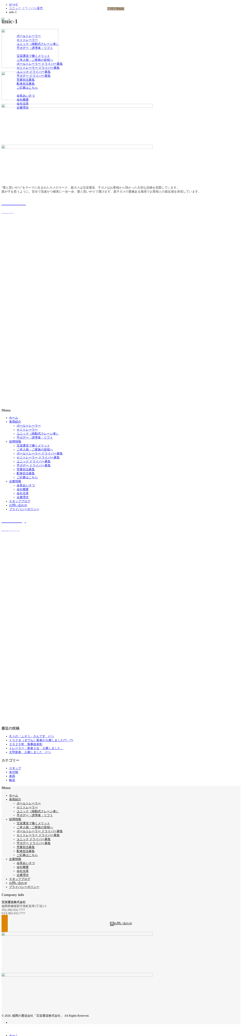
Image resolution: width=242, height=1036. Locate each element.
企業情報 (15, 91)
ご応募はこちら (27, 87)
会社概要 (23, 99)
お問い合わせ (18, 115)
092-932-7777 (115, 8)
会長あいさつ (26, 95)
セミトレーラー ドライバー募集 (38, 67)
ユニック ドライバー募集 (34, 71)
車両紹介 (15, 32)
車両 (12, 776)
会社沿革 (23, 103)
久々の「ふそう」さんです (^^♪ (31, 736)
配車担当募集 (26, 83)
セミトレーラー (27, 40)
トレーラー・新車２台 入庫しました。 (36, 748)
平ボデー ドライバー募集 (34, 75)
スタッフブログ (19, 111)
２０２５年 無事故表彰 (25, 744)
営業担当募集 (26, 79)
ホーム (13, 28)
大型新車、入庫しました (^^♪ (30, 752)
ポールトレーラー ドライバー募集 (40, 63)
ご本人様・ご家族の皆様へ (35, 59)
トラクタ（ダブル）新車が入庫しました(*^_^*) (41, 740)
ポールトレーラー (29, 36)
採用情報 (15, 51)
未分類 (13, 772)
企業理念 (23, 107)
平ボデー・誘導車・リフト (35, 47)
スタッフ (15, 768)
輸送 (12, 780)
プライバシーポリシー (24, 119)
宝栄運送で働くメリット (33, 55)
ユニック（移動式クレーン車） (38, 43)
